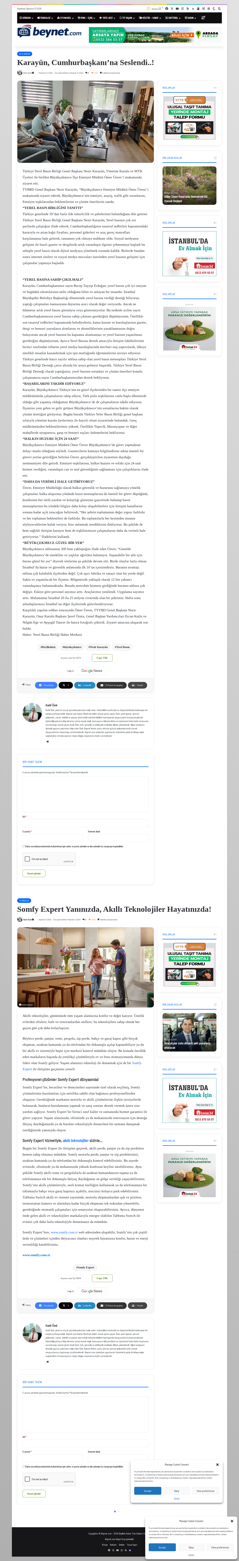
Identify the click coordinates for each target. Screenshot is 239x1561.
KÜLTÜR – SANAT (150, 17)
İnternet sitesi (94, 831)
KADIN (190, 17)
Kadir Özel (51, 705)
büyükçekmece (73, 647)
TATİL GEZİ (107, 17)
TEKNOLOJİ (45, 17)
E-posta (27, 831)
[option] (85, 122)
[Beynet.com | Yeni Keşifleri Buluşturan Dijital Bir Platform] (49, 31)
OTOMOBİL (65, 17)
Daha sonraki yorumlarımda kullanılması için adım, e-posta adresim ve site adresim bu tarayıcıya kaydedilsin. (74, 846)
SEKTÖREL (173, 17)
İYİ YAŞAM (127, 17)
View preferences (220, 1547)
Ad (24, 816)
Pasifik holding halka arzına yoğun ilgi (186, 201)
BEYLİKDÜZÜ (24, 53)
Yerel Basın (123, 647)
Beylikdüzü (48, 647)
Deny (191, 1547)
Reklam (113, 1544)
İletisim (122, 1544)
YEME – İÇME (86, 17)
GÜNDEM (26, 17)
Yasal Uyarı (132, 1544)
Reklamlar (189, 304)
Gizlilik (191, 1554)
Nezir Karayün (99, 647)
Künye (105, 1544)
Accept (162, 1547)
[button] (232, 1521)
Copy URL (102, 658)
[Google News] (92, 671)
